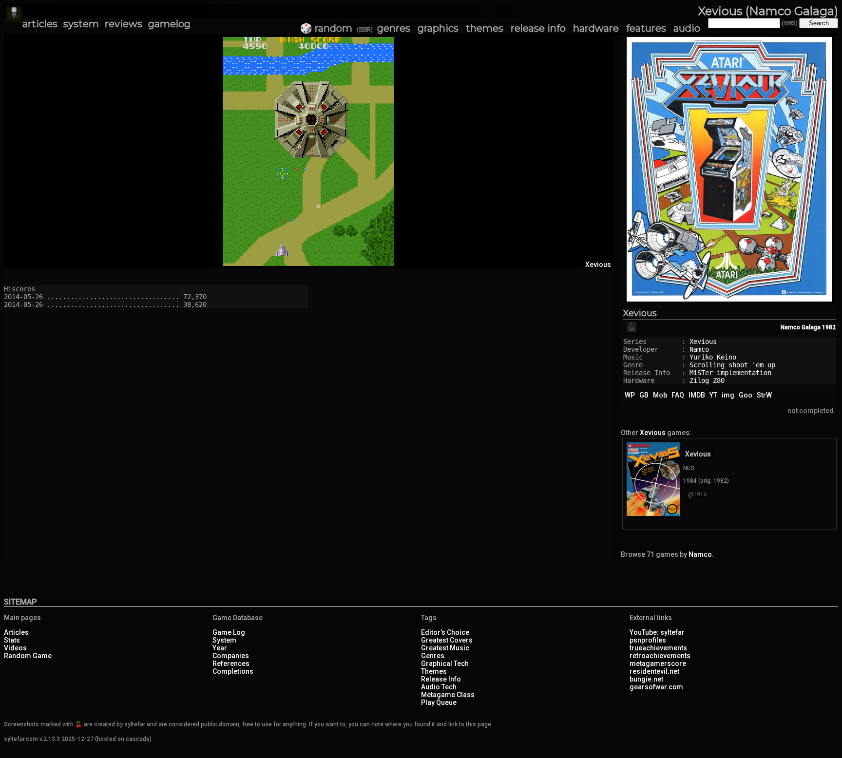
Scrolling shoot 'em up (732, 365)
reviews (123, 24)
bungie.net (646, 679)
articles (39, 24)
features (646, 28)
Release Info (441, 679)
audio (686, 28)
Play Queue (439, 702)
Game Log (228, 632)
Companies (230, 656)
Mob (660, 395)
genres (393, 28)
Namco (699, 349)
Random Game (28, 656)
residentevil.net (654, 671)
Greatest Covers (447, 640)
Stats (12, 640)
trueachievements (658, 648)
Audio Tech (439, 687)
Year (219, 648)
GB (644, 395)
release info (538, 28)
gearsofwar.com (656, 687)
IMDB (697, 395)
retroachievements (660, 656)
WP (630, 395)
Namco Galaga (801, 327)
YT (713, 395)
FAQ (677, 395)
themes (484, 28)
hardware (596, 28)
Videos (15, 648)
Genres (432, 656)
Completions (232, 671)
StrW (764, 395)
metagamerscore (658, 663)
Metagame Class (448, 695)
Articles (16, 632)
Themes (434, 671)
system (81, 24)
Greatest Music (445, 648)
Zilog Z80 (707, 380)
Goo (745, 395)
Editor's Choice (445, 632)
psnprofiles (648, 640)
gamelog (169, 24)
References (230, 663)
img (728, 395)
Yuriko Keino (712, 357)
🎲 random (326, 28)
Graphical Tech (445, 663)
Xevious (640, 313)
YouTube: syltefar (657, 632)
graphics (438, 28)
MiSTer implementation (730, 373)
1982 (829, 327)
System (224, 640)
